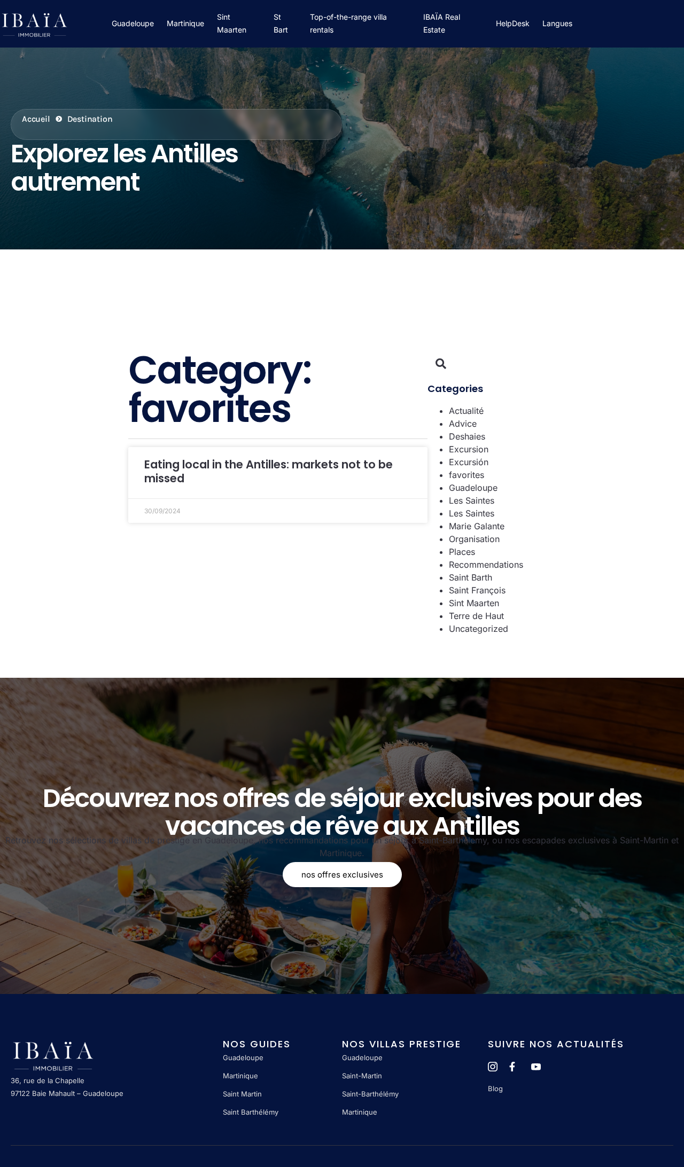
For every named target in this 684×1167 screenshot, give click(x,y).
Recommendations (486, 564)
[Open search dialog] (441, 364)
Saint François (477, 590)
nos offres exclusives (342, 875)
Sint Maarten (231, 24)
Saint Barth (470, 577)
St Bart (281, 24)
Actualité (466, 410)
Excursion (468, 449)
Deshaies (467, 436)
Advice (463, 423)
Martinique (185, 23)
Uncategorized (478, 628)
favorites (466, 474)
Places (462, 551)
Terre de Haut (476, 615)
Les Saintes (471, 500)
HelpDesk (513, 23)
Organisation (474, 539)
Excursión (468, 462)
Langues (557, 23)
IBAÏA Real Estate (441, 24)
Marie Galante (476, 526)
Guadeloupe (133, 23)
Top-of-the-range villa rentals (348, 24)
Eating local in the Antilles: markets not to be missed (268, 471)
